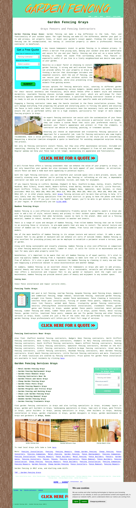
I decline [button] (84, 501)
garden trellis (30, 313)
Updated (40, 490)
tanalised (44, 313)
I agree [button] (76, 501)
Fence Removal (88, 459)
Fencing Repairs (64, 452)
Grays (60, 194)
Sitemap (16, 490)
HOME (89, 16)
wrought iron (38, 298)
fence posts (65, 311)
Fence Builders (63, 457)
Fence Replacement (91, 454)
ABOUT (101, 16)
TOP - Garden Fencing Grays (28, 472)
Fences (46, 459)
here (62, 358)
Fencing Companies (36, 454)
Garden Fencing (71, 454)
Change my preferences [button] (97, 501)
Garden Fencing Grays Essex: (30, 34)
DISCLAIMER (116, 16)
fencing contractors (65, 356)
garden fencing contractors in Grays (39, 406)
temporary (107, 301)
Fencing (49, 452)
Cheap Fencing (106, 452)
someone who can (73, 313)
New (21, 490)
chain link (37, 303)
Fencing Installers (31, 459)
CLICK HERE (61, 202)
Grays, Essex (44, 416)
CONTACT (108, 16)
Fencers (109, 457)
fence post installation (53, 301)
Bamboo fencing (22, 211)
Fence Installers (79, 464)
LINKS (95, 16)
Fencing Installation (32, 452)
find (22, 338)
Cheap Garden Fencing (86, 452)
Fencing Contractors (69, 459)
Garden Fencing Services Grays (36, 363)
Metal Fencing (55, 454)
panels (90, 308)
